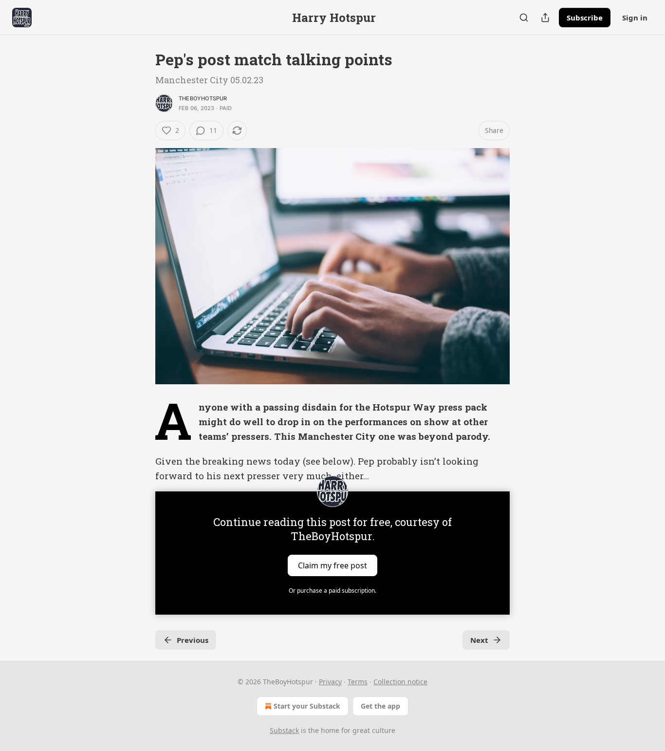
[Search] (524, 17)
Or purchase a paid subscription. (332, 590)
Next (479, 640)
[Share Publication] (545, 17)
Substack (284, 730)
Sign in (634, 17)
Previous (192, 640)
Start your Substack (307, 706)
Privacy (330, 681)
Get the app (380, 706)
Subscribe (585, 17)
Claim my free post (332, 565)
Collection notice (400, 681)
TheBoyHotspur (203, 98)
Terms (358, 681)
